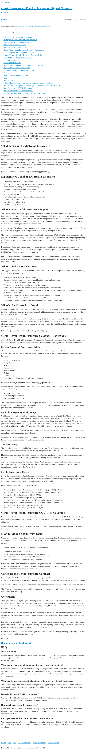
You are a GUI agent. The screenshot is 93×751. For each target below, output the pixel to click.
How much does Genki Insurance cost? (18, 91)
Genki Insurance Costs (12, 63)
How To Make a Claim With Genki (17, 68)
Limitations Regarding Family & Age (17, 58)
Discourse (14, 748)
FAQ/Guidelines (24, 743)
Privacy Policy (53, 743)
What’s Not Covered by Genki (15, 47)
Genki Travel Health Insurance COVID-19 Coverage (23, 65)
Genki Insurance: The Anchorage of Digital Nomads (36, 8)
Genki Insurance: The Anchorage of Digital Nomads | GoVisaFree (33, 26)
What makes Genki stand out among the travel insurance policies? (28, 83)
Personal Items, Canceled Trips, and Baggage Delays (23, 55)
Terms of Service (39, 743)
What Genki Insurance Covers (15, 45)
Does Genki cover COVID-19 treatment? (19, 88)
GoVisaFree (5, 2)
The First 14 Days (10, 60)
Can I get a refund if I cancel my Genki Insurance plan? (25, 93)
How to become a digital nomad (16, 75)
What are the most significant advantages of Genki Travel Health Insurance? (32, 86)
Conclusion (8, 73)
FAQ (5, 78)
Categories (12, 743)
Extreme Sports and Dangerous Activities (19, 52)
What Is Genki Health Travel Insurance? (19, 37)
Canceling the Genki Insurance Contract (19, 70)
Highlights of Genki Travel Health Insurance (20, 40)
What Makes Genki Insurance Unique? (18, 42)
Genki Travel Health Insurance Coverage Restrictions (24, 50)
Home (3, 743)
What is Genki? (9, 80)
